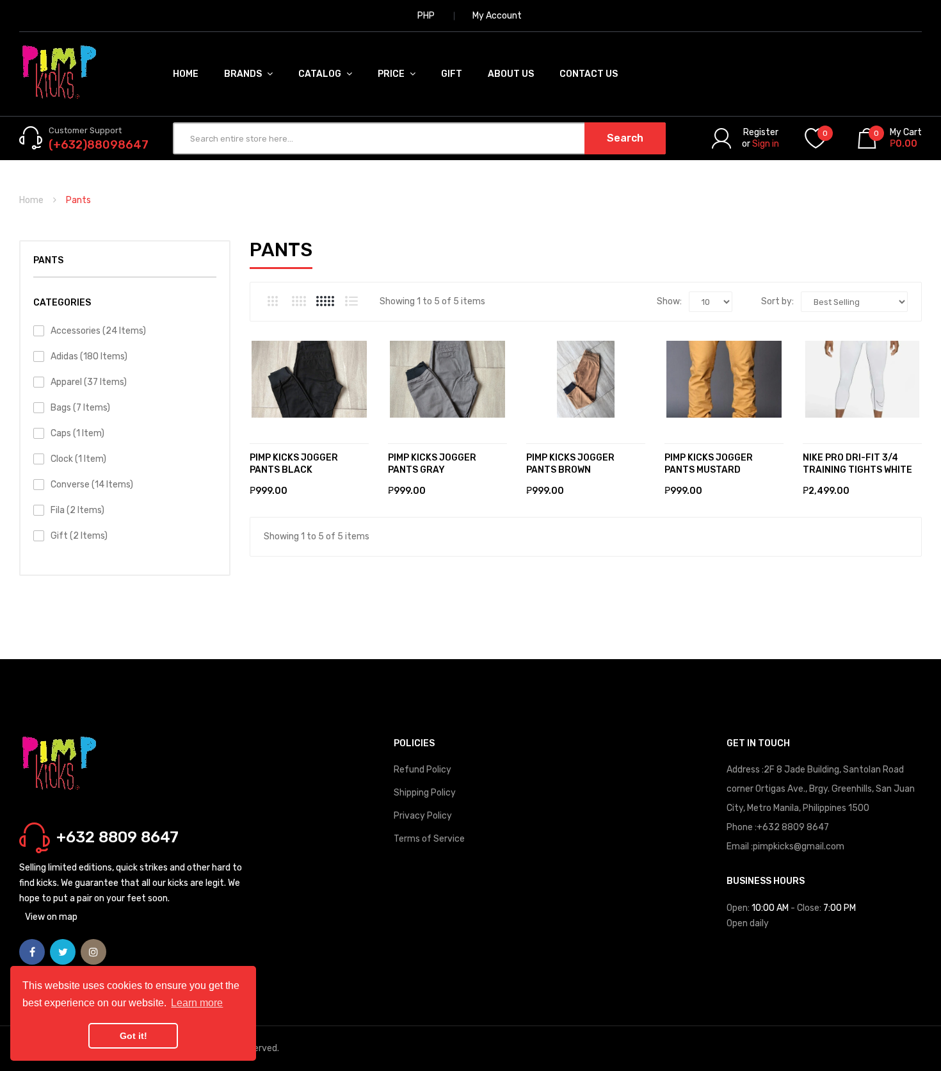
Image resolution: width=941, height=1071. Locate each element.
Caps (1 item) (77, 433)
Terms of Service (429, 838)
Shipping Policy (425, 792)
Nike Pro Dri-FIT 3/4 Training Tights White (857, 463)
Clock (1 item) (78, 459)
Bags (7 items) (80, 407)
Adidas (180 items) (89, 356)
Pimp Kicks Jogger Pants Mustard (708, 463)
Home (31, 200)
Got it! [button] (133, 1036)
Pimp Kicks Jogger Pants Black (294, 463)
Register (760, 132)
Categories (62, 302)
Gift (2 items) (79, 535)
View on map (51, 917)
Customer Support (85, 130)
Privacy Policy (423, 815)
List (351, 301)
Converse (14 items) (92, 484)
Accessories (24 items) (98, 330)
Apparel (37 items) (89, 382)
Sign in (765, 143)
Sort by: (777, 301)
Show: (669, 301)
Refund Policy (422, 769)
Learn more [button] (197, 1002)
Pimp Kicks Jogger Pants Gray (432, 463)
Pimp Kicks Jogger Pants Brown (570, 463)
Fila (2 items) (77, 510)
